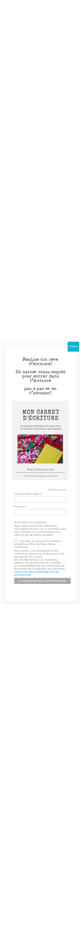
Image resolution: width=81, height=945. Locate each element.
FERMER (73, 346)
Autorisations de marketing (30, 522)
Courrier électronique (28, 494)
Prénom (20, 506)
